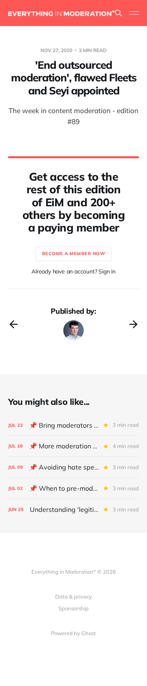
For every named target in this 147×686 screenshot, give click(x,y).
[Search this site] (118, 13)
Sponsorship (73, 608)
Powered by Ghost (73, 633)
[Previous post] (13, 324)
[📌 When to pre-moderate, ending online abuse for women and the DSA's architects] (73, 488)
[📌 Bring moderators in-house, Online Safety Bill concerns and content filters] (73, 425)
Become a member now (73, 253)
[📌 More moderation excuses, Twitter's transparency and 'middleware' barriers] (73, 446)
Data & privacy (73, 596)
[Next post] (133, 324)
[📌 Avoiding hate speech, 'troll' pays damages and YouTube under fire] (73, 467)
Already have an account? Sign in (73, 271)
